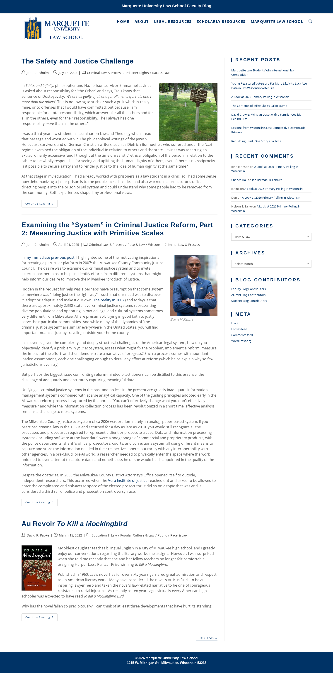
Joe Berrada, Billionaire (267, 180)
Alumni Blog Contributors (248, 295)
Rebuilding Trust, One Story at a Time (256, 141)
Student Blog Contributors (249, 301)
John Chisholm (38, 73)
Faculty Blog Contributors (248, 289)
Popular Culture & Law (137, 535)
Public (162, 535)
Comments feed (242, 335)
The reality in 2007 (108, 299)
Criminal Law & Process (104, 73)
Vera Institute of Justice (127, 480)
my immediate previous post (50, 257)
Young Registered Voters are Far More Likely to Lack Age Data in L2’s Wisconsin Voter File (269, 85)
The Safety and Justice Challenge (78, 61)
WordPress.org (241, 341)
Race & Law (160, 73)
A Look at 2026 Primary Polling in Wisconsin (260, 97)
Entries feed (239, 329)
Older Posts (206, 638)
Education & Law (104, 535)
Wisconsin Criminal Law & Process (174, 244)
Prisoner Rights (137, 73)
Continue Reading (41, 204)
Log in (235, 323)
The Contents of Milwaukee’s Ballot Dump (259, 106)
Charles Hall (239, 180)
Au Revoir (75, 523)
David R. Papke (38, 535)
